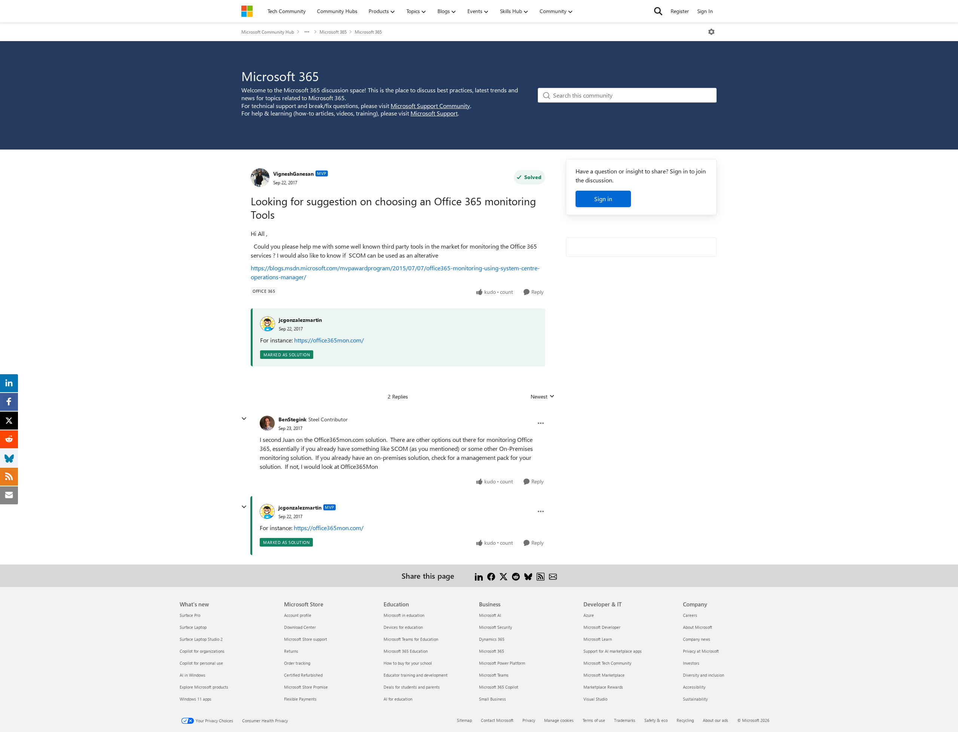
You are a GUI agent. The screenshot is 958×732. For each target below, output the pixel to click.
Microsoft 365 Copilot (498, 687)
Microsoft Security (495, 627)
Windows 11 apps (195, 699)
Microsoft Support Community (430, 106)
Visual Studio (595, 699)
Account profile (297, 615)
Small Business (492, 699)
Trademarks (624, 720)
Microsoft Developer (601, 627)
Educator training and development (416, 675)
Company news (696, 639)
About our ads (715, 720)
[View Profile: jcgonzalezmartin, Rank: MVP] (267, 511)
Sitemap (464, 720)
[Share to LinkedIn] (479, 575)
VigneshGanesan (293, 173)
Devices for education (403, 627)
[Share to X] (503, 575)
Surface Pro (190, 615)
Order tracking (297, 663)
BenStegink (292, 419)
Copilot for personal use (201, 663)
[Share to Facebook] (491, 575)
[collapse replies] (244, 418)
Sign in (603, 199)
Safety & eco (656, 720)
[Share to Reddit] (516, 575)
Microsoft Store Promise (306, 687)
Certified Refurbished (303, 675)
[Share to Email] (553, 575)
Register (680, 11)
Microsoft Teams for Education (411, 639)
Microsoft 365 (333, 32)
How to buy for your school (408, 663)
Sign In (705, 11)
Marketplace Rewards (603, 687)
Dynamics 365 (491, 639)
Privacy (528, 720)
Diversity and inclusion (703, 675)
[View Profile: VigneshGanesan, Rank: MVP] (260, 177)
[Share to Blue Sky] (528, 575)
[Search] (658, 11)
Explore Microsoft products (204, 687)
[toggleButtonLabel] (711, 32)
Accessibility (694, 687)
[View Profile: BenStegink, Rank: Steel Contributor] (267, 423)
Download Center (300, 627)
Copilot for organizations (202, 651)
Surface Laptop (193, 627)
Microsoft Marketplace (604, 675)
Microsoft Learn (597, 639)
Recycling (685, 720)
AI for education (398, 699)
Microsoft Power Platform (502, 663)
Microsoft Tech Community (607, 663)
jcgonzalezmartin (300, 319)
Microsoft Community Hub (267, 32)
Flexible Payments (300, 699)
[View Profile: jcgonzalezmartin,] (267, 323)
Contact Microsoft (497, 720)
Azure (588, 615)
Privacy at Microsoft (701, 651)
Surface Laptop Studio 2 (201, 639)
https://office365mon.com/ (329, 340)
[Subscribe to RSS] (540, 575)
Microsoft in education (404, 615)
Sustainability (695, 699)
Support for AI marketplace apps (612, 651)
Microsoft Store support (305, 639)
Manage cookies (559, 720)
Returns (291, 651)
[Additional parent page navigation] (306, 32)
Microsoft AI (490, 615)
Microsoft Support (434, 113)
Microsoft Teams (494, 675)
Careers (690, 615)
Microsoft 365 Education (406, 651)
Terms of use (594, 720)
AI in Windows (192, 675)
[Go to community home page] (247, 11)
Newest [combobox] (543, 396)
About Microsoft (697, 627)
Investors (691, 663)
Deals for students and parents (412, 687)
